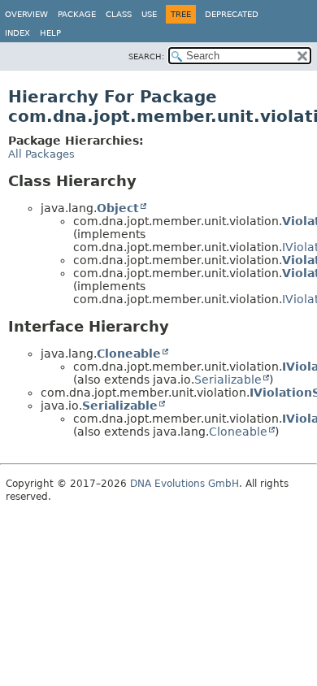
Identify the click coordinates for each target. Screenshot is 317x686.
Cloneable (129, 353)
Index (17, 32)
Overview (26, 14)
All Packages (41, 154)
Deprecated (231, 14)
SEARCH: (146, 56)
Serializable (228, 379)
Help (50, 32)
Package (77, 14)
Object (118, 208)
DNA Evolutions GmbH (184, 483)
